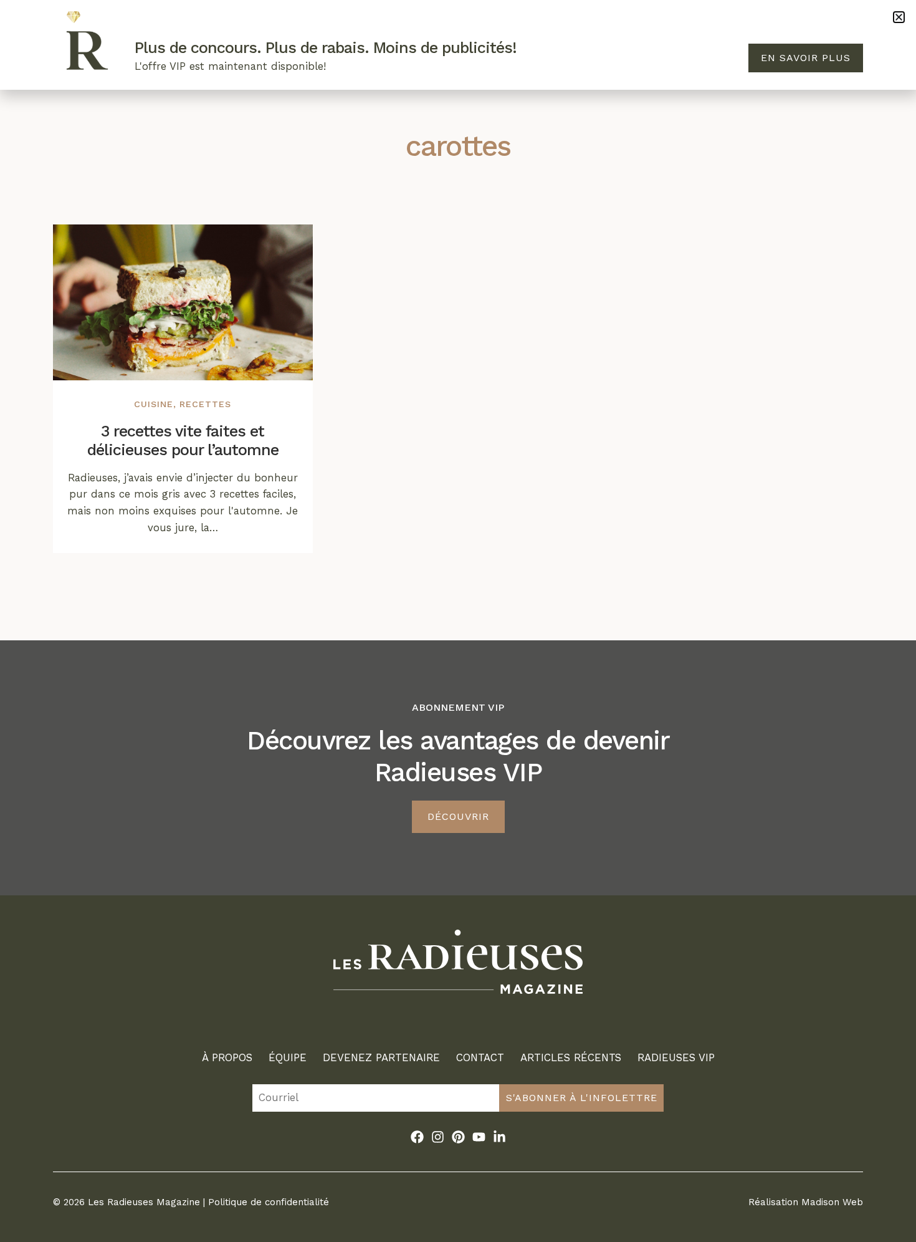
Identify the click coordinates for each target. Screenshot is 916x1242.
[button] (899, 17)
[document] (458, 621)
